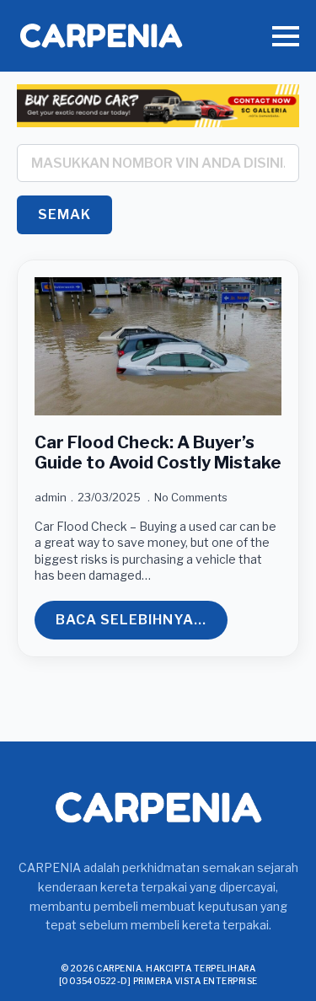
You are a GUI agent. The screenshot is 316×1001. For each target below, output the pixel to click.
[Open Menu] (285, 36)
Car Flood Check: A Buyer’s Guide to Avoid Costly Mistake (158, 452)
